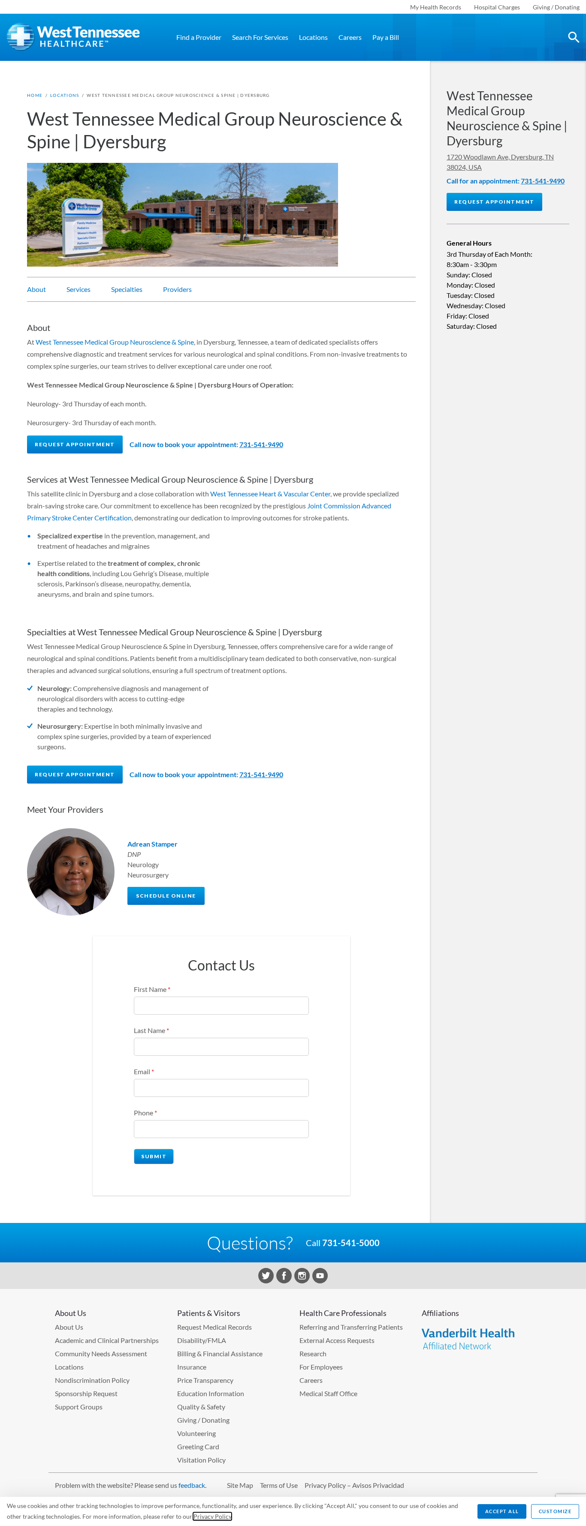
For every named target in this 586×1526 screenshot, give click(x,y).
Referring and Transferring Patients (351, 1327)
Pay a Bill (385, 37)
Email (144, 1071)
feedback (191, 1485)
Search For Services (260, 37)
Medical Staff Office (328, 1393)
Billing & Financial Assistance (220, 1353)
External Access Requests (337, 1340)
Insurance (191, 1367)
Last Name (151, 1030)
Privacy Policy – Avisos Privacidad (354, 1485)
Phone (145, 1112)
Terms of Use (279, 1485)
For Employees (321, 1367)
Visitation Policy (201, 1460)
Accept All (502, 1511)
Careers (350, 37)
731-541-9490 (261, 444)
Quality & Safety (201, 1407)
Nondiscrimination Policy (92, 1380)
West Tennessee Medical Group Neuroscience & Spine (115, 342)
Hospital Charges (497, 7)
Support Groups (79, 1407)
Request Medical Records (214, 1327)
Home (34, 95)
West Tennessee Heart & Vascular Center (270, 494)
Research (312, 1353)
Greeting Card (198, 1446)
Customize (555, 1511)
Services (78, 289)
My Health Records (435, 7)
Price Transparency (205, 1380)
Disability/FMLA (201, 1340)
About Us (69, 1327)
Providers (177, 289)
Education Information (210, 1393)
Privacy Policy (212, 1516)
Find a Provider (198, 37)
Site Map (240, 1485)
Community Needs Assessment (101, 1353)
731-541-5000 (351, 1243)
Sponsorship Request (86, 1393)
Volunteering (196, 1433)
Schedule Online (166, 895)
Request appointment (75, 444)
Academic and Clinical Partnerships (107, 1340)
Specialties (126, 289)
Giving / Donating (556, 7)
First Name (152, 989)
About (36, 289)
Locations (313, 37)
